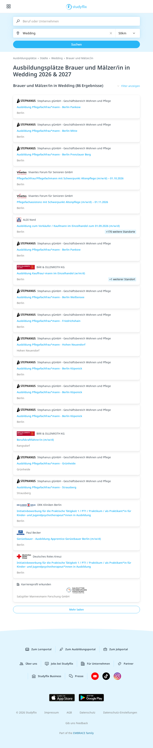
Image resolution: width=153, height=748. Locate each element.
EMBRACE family (83, 733)
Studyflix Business (49, 676)
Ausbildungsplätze (25, 58)
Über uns (31, 663)
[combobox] (127, 33)
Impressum (51, 712)
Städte (44, 58)
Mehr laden (76, 609)
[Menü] (9, 6)
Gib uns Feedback (76, 723)
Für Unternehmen (98, 663)
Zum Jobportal (118, 649)
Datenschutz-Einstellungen (120, 712)
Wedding (57, 58)
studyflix (80, 6)
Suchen (76, 44)
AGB (69, 712)
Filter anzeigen (130, 86)
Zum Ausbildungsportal (80, 649)
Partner (128, 663)
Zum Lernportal (41, 649)
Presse (79, 676)
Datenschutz (87, 712)
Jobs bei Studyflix (62, 663)
